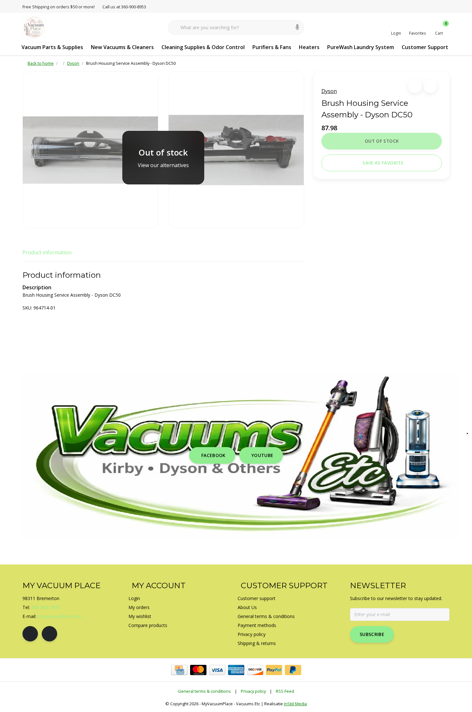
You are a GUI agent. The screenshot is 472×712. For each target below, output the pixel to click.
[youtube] (49, 633)
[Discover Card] (255, 670)
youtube (262, 455)
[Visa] (217, 670)
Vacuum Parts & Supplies (52, 47)
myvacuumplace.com (60, 616)
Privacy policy (253, 691)
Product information (47, 252)
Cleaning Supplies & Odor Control (203, 47)
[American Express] (236, 670)
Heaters (309, 47)
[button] (415, 86)
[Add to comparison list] (430, 86)
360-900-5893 (45, 607)
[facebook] (30, 633)
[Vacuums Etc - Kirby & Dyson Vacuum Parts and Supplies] (34, 26)
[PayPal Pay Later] (293, 670)
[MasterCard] (198, 670)
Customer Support (425, 47)
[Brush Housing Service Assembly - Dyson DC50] (90, 150)
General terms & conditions (204, 691)
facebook (213, 455)
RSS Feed (285, 691)
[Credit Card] (179, 670)
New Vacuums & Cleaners (122, 47)
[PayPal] (274, 670)
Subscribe (372, 634)
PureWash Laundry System (360, 47)
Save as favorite (383, 163)
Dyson (329, 91)
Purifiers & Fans (271, 47)
